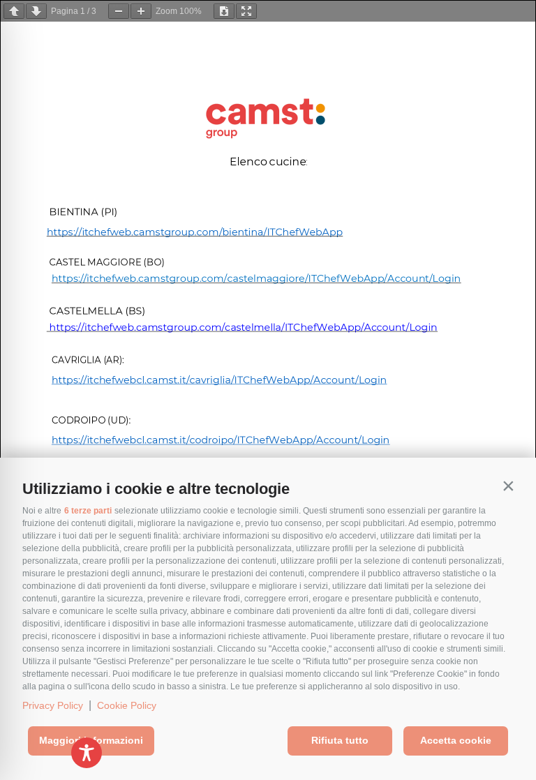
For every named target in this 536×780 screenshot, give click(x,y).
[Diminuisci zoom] (118, 11)
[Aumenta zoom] (141, 11)
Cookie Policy (126, 705)
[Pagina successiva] (36, 11)
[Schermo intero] (246, 11)
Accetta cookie (455, 740)
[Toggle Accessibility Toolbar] (86, 753)
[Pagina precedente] (13, 11)
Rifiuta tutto (339, 740)
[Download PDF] (224, 11)
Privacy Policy (52, 705)
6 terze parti (88, 511)
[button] (508, 485)
